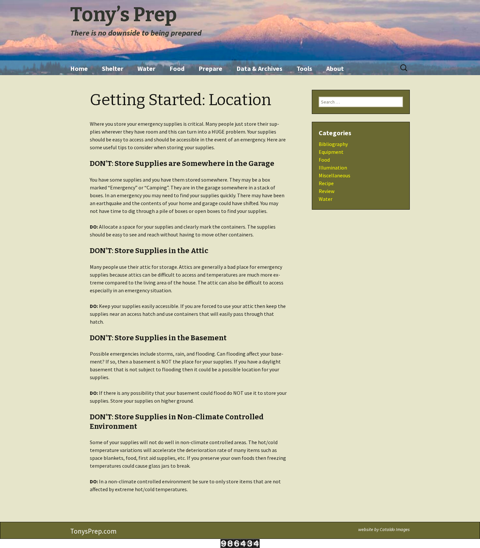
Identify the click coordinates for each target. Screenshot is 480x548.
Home (79, 68)
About (335, 68)
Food (176, 68)
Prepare (210, 68)
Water (146, 68)
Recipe (326, 183)
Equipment (331, 152)
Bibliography (333, 144)
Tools (304, 68)
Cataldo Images (395, 529)
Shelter (112, 68)
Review (326, 191)
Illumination (333, 167)
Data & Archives (259, 68)
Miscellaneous (334, 175)
